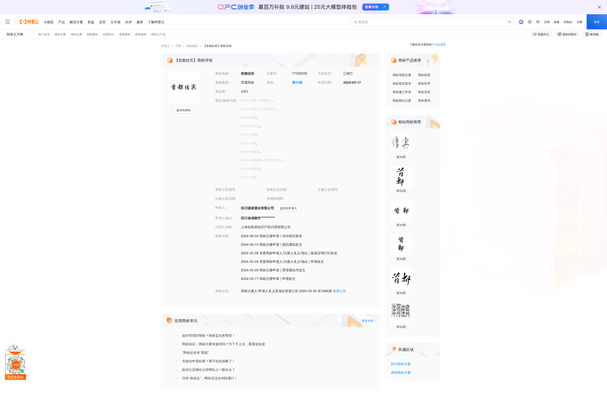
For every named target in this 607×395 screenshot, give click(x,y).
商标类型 (222, 82)
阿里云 (165, 46)
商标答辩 (424, 83)
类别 (270, 82)
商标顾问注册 (402, 100)
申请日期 (324, 82)
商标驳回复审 (402, 83)
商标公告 (222, 290)
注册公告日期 (225, 198)
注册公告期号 (328, 189)
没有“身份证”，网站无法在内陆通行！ (210, 378)
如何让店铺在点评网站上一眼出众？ (208, 369)
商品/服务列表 (225, 100)
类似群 (220, 91)
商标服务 (192, 46)
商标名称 (222, 73)
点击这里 (440, 44)
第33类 (297, 82)
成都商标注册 (401, 372)
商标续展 (424, 75)
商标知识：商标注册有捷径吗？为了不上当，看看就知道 (223, 343)
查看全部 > (369, 320)
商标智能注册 (402, 75)
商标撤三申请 (402, 92)
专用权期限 (275, 198)
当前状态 (324, 73)
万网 (178, 46)
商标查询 (424, 100)
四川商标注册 (401, 364)
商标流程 (222, 235)
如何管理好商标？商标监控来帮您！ (208, 335)
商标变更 (424, 92)
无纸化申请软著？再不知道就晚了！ (208, 361)
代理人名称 (223, 226)
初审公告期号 (225, 189)
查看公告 (339, 290)
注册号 (271, 73)
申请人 (220, 207)
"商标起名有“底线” (195, 352)
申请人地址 (223, 217)
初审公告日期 (276, 189)
